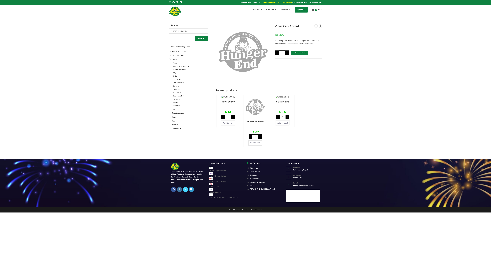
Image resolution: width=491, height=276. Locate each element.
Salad (175, 102)
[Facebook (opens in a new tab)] (173, 2)
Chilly (175, 76)
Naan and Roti (178, 96)
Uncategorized (178, 113)
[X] (185, 189)
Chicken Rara (282, 102)
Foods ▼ (175, 59)
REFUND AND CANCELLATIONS (262, 189)
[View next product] (320, 26)
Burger (175, 73)
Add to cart (299, 53)
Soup (175, 63)
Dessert (175, 121)
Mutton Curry (228, 102)
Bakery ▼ (176, 117)
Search (201, 38)
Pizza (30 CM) (178, 55)
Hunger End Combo (180, 51)
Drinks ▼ (175, 125)
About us (254, 168)
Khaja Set (177, 89)
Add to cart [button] (228, 123)
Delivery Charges (257, 182)
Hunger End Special (181, 66)
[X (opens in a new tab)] (170, 2)
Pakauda (176, 99)
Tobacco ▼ (176, 129)
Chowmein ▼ (178, 83)
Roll (174, 109)
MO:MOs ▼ (177, 92)
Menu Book (254, 178)
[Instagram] (179, 189)
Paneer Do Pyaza (255, 121)
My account (246, 2)
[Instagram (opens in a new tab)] (177, 2)
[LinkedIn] (191, 189)
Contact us (255, 171)
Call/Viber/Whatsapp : (277, 2)
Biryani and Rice (179, 69)
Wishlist (256, 2)
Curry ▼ (176, 86)
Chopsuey (177, 79)
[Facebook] (173, 189)
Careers (253, 175)
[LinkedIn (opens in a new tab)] (180, 2)
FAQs (252, 185)
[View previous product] (316, 26)
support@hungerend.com (303, 185)
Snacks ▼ (177, 106)
